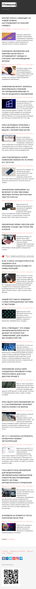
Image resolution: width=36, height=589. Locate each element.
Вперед (12, 539)
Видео (8, 29)
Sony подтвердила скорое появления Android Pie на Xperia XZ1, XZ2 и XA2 (17, 159)
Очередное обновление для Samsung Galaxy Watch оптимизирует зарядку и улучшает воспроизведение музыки (16, 56)
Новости (4, 29)
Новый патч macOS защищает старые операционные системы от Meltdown (17, 301)
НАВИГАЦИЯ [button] (5, 9)
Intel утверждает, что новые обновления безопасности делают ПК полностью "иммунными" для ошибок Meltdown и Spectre (16, 333)
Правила (9, 553)
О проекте (5, 551)
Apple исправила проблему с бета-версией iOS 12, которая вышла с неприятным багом (16, 127)
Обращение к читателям (17, 551)
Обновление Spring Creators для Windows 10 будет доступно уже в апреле (18, 226)
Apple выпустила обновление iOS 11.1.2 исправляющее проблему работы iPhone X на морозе (18, 404)
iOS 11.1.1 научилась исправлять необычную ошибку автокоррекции (17, 438)
